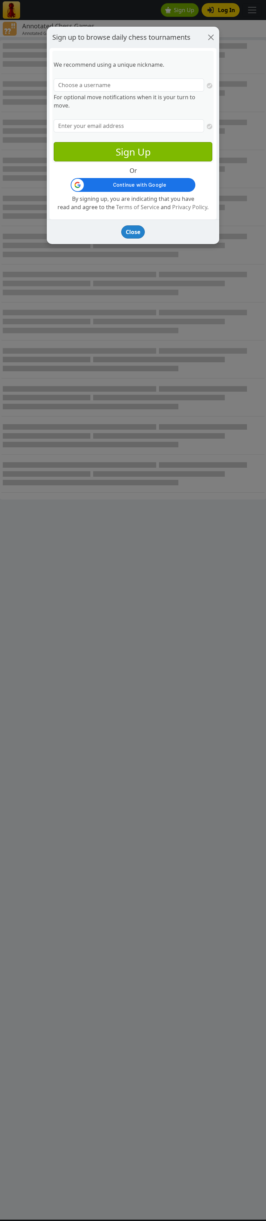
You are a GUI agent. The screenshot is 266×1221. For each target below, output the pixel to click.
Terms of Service (137, 207)
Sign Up (133, 151)
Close (133, 232)
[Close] (210, 37)
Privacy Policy (189, 207)
